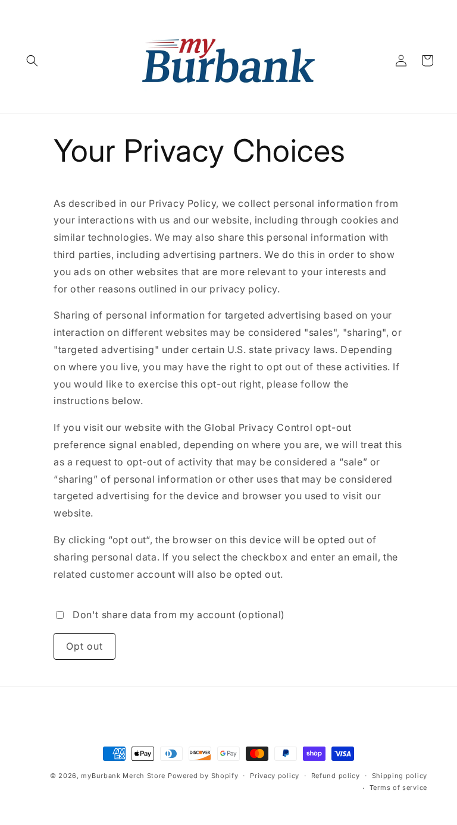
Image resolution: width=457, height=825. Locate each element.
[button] (32, 61)
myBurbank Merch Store (123, 776)
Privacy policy (274, 776)
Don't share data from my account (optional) (179, 615)
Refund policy (335, 776)
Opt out (84, 646)
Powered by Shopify (203, 776)
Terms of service (398, 787)
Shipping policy (400, 776)
